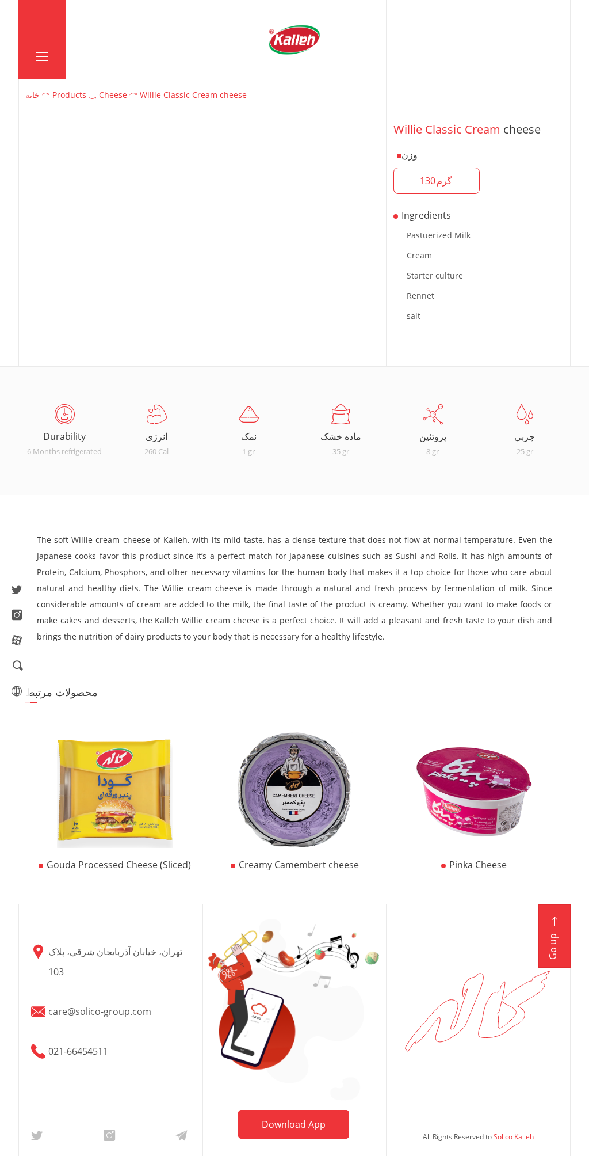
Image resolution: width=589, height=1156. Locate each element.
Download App (294, 1124)
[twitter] (17, 590)
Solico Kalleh (514, 1137)
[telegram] (181, 1134)
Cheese (113, 94)
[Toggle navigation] (42, 39)
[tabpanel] (64, 431)
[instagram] (17, 616)
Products (69, 94)
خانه (32, 94)
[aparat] (17, 641)
